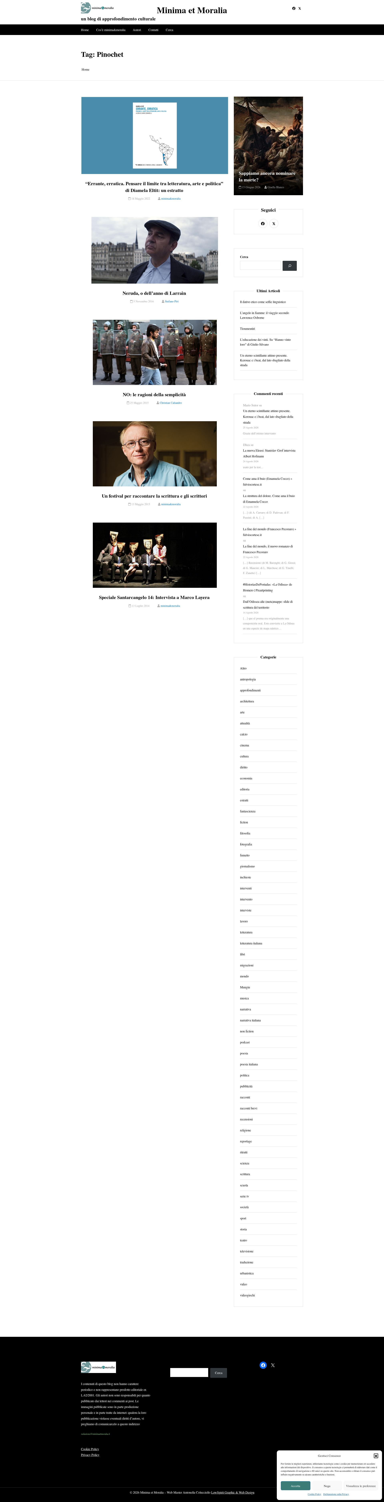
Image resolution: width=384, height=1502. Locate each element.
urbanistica (247, 1273)
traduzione (246, 1262)
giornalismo (247, 866)
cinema (244, 745)
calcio (243, 734)
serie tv (244, 1196)
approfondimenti (250, 690)
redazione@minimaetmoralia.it (95, 1433)
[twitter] (299, 8)
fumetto (245, 855)
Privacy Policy (90, 1455)
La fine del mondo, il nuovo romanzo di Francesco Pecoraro (268, 549)
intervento (246, 899)
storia (243, 1229)
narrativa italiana (250, 1020)
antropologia (248, 679)
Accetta (295, 1486)
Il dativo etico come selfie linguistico (263, 302)
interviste (245, 910)
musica (244, 998)
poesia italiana (249, 1064)
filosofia (245, 833)
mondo (244, 976)
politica (244, 1075)
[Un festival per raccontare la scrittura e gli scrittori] (154, 453)
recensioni (246, 1119)
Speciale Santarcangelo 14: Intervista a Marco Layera (154, 597)
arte (242, 712)
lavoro (244, 921)
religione (245, 1130)
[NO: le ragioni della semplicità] (154, 352)
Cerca (169, 30)
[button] (376, 1456)
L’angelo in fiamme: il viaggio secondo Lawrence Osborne (264, 315)
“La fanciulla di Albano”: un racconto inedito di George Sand (268, 173)
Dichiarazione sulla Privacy (336, 1494)
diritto (243, 767)
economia (246, 778)
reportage (246, 1141)
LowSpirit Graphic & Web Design (232, 1492)
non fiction (247, 1031)
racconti (245, 1097)
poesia (244, 1053)
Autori (137, 30)
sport (243, 1218)
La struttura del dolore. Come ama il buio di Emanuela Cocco (269, 499)
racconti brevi (248, 1108)
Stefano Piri (172, 301)
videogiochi (247, 1295)
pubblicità (246, 1086)
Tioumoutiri (247, 328)
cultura (244, 756)
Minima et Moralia (192, 10)
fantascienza (247, 811)
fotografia (246, 844)
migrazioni (246, 965)
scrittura (245, 1174)
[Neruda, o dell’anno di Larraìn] (154, 250)
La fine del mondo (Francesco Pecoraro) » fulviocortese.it (269, 532)
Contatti (153, 30)
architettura (247, 701)
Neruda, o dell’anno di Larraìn (154, 293)
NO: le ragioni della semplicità (154, 394)
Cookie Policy (314, 1494)
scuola (244, 1185)
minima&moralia (171, 198)
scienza (244, 1163)
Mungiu (245, 987)
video (243, 1284)
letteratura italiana (251, 943)
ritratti (243, 1152)
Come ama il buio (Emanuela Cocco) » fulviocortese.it (267, 481)
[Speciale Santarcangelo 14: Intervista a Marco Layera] (154, 555)
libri (242, 954)
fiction (244, 822)
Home (85, 30)
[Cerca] (290, 266)
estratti (244, 800)
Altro (243, 668)
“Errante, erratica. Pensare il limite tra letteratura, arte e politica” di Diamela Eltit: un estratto (154, 186)
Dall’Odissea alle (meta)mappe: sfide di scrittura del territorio (268, 604)
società (244, 1207)
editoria (244, 789)
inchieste (245, 877)
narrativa (245, 1009)
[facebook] (293, 8)
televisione (246, 1251)
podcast (245, 1042)
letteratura (246, 932)
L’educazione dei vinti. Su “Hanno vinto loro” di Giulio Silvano (265, 341)
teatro (243, 1240)
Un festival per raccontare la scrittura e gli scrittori (154, 495)
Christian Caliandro (171, 403)
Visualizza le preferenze (361, 1486)
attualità (245, 723)
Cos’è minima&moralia (110, 30)
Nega (327, 1486)
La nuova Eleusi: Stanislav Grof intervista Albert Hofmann (269, 453)
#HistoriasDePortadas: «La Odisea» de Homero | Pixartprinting (267, 587)
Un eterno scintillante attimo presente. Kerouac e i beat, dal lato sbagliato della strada (265, 360)
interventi (246, 888)
